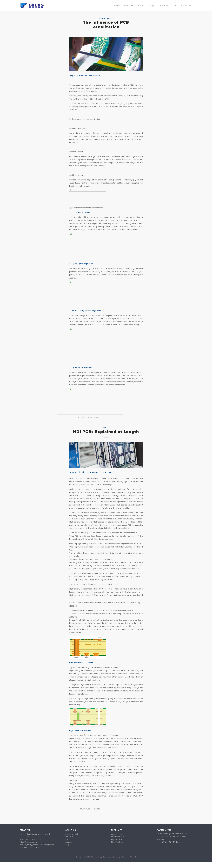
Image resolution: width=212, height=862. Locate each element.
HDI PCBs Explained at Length (106, 431)
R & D (67, 839)
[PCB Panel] (106, 54)
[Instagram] (170, 842)
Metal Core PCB (117, 837)
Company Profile (72, 834)
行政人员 (99, 417)
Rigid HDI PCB (116, 839)
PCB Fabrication (117, 834)
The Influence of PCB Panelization (106, 24)
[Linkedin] (166, 842)
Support (68, 842)
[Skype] (177, 842)
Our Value (69, 837)
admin (98, 809)
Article (102, 18)
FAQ (67, 845)
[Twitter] (162, 842)
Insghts (110, 18)
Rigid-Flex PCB (117, 842)
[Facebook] (159, 842)
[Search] (190, 5)
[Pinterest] (173, 842)
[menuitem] (116, 5)
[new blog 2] (106, 455)
